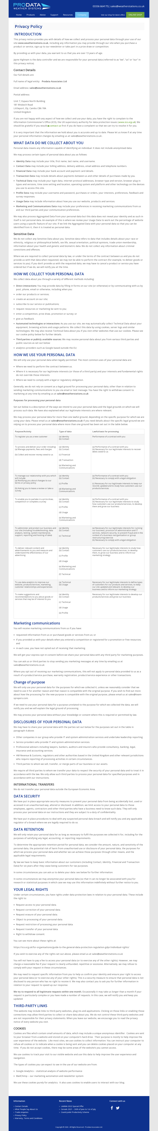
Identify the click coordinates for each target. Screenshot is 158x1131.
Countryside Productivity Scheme (75, 1112)
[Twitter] (118, 1108)
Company (82, 14)
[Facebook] (112, 1108)
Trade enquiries (21, 1112)
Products (31, 14)
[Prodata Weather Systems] (32, 9)
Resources (68, 14)
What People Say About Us (26, 1109)
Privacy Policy (21, 1115)
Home (19, 14)
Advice (43, 14)
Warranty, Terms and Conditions (28, 1118)
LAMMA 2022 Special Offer (72, 1106)
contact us (55, 125)
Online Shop (135, 14)
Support (54, 14)
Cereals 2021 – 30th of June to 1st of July (78, 1109)
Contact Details (21, 1106)
